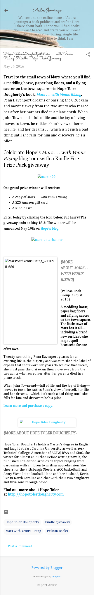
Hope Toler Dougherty (22, 522)
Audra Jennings (47, 10)
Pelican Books (57, 531)
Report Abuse (47, 585)
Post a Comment (20, 546)
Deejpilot (56, 576)
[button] (88, 55)
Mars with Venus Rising (23, 531)
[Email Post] (6, 513)
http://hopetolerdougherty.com (36, 494)
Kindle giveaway (57, 522)
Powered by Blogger (47, 568)
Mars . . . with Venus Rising (59, 95)
